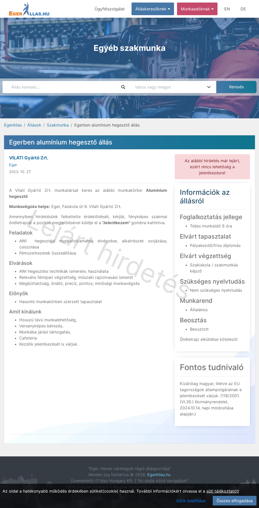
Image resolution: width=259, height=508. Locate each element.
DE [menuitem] (243, 8)
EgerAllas (13, 125)
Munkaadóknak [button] (196, 8)
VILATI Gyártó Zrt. (28, 157)
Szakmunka (58, 125)
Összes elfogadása (235, 500)
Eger (13, 165)
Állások (34, 125)
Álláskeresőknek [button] (151, 8)
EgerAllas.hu (158, 474)
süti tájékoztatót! (222, 491)
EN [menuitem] (227, 8)
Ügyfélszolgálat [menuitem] (110, 8)
